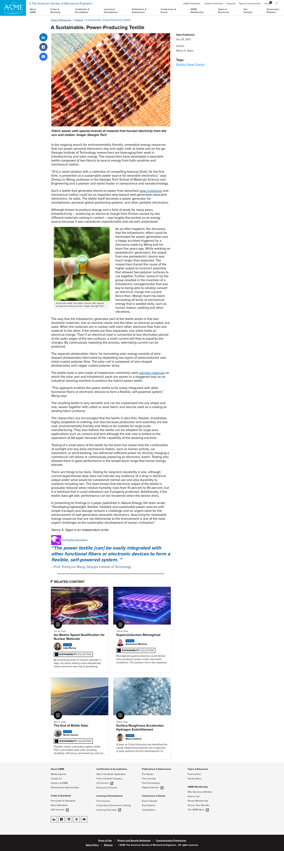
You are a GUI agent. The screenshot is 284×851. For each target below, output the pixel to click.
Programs (231, 3)
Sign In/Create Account (249, 3)
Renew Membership (198, 800)
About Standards (59, 805)
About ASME (57, 769)
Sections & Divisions (213, 3)
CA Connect (102, 783)
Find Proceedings (151, 783)
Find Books (148, 774)
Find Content (194, 774)
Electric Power (185, 64)
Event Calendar (149, 801)
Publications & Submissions (156, 769)
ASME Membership (198, 786)
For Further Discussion (75, 539)
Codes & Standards (61, 795)
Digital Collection (150, 787)
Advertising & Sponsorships (65, 787)
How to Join (194, 796)
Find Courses (103, 801)
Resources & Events (106, 787)
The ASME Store (196, 809)
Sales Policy (92, 845)
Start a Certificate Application (111, 774)
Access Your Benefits (198, 805)
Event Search (148, 805)
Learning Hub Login (106, 809)
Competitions (148, 809)
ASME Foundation (191, 3)
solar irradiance (150, 191)
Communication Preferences (171, 841)
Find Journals (149, 778)
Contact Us (56, 778)
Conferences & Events (153, 795)
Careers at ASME (59, 783)
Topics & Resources (61, 20)
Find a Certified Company (109, 778)
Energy (199, 64)
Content (78, 20)
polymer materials (152, 373)
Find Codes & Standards (63, 800)
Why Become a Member (200, 792)
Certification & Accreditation (111, 769)
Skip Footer (6, 764)
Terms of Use (105, 841)
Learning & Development (109, 795)
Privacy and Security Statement (134, 841)
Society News (194, 778)
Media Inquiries (58, 774)
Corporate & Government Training (113, 805)
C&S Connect (57, 809)
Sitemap (108, 845)
